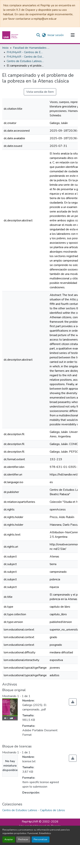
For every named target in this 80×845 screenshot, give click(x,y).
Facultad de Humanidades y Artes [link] (31, 48)
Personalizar (40, 839)
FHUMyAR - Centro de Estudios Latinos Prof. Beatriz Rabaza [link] (25, 57)
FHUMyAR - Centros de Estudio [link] (25, 52)
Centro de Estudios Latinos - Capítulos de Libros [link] (25, 61)
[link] (73, 701)
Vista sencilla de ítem (40, 92)
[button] (10, 35)
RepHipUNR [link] (30, 822)
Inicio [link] (5, 48)
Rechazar (23, 839)
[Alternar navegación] (72, 35)
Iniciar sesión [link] (55, 35)
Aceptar (8, 839)
